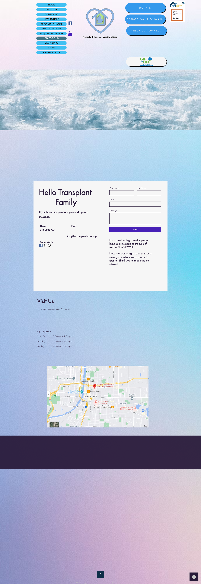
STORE (51, 47)
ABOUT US (51, 9)
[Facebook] (70, 23)
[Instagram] (49, 245)
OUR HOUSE (51, 14)
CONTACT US (51, 38)
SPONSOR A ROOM (51, 24)
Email (112, 199)
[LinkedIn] (45, 245)
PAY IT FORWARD (51, 28)
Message (113, 210)
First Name (114, 188)
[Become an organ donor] (146, 61)
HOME (51, 4)
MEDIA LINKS (52, 43)
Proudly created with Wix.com (120, 582)
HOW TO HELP (51, 19)
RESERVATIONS (51, 52)
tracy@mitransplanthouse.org (82, 236)
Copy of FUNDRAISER (51, 33)
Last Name (141, 188)
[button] (70, 33)
